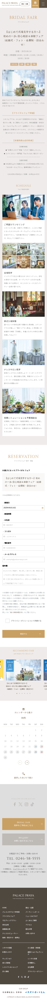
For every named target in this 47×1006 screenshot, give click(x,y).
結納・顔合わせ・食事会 (11, 937)
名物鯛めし (32, 963)
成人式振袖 (6, 963)
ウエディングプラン (9, 920)
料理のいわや (7, 952)
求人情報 (5, 971)
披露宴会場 (6, 929)
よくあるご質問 (31, 920)
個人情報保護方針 (16, 612)
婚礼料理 (29, 929)
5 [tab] (27, 693)
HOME (4, 907)
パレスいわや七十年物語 (11, 912)
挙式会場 (5, 925)
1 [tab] (17, 693)
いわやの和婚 (7, 948)
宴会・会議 (29, 907)
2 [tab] (19, 693)
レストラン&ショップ (10, 967)
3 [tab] (22, 693)
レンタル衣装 (32, 958)
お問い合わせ (30, 933)
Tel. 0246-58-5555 (23, 858)
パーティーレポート (33, 912)
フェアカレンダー (19, 869)
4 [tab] (24, 693)
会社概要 (31, 967)
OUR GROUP (23, 989)
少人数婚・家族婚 (34, 948)
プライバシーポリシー (35, 971)
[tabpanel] (23, 674)
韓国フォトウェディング (35, 953)
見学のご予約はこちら (23, 824)
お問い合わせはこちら (23, 839)
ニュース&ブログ (32, 916)
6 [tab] (30, 693)
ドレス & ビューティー (10, 933)
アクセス (29, 925)
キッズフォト (7, 958)
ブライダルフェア (8, 916)
